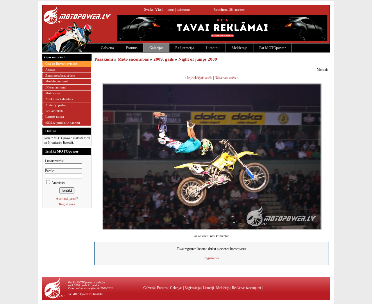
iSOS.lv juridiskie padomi (62, 122)
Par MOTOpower (272, 48)
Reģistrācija (184, 48)
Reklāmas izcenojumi (246, 288)
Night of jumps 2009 (197, 59)
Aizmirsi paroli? (67, 199)
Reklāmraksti (54, 111)
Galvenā (107, 48)
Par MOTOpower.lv (79, 294)
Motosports (52, 93)
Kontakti (98, 294)
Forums (131, 48)
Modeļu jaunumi (56, 81)
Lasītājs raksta (54, 116)
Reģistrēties (183, 9)
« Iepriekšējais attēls (198, 78)
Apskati (50, 69)
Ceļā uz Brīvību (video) (61, 63)
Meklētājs (239, 48)
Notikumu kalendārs (59, 99)
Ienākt (170, 9)
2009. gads (163, 59)
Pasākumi (103, 59)
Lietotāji (213, 48)
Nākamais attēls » (226, 78)
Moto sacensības (133, 59)
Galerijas (156, 48)
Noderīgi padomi (56, 105)
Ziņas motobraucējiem (60, 75)
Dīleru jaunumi (55, 87)
